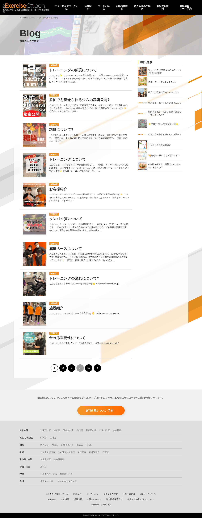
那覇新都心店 (66, 474)
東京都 (46, 18)
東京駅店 (117, 430)
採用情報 (78, 499)
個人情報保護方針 (114, 499)
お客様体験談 (129, 494)
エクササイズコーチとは (57, 494)
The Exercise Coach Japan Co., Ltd (104, 515)
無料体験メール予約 (186, 7)
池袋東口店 (68, 430)
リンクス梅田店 (47, 452)
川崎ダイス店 (67, 445)
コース (104, 7)
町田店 (43, 437)
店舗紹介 (77, 494)
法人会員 (142, 7)
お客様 (122, 7)
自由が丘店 (104, 430)
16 (88, 368)
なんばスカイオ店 (66, 452)
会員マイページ (94, 499)
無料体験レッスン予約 (99, 410)
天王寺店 (82, 452)
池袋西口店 (45, 430)
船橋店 (80, 445)
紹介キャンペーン (148, 494)
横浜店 (55, 445)
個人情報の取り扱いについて (140, 499)
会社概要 (65, 499)
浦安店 (89, 445)
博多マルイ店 (46, 481)
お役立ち (163, 7)
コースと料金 (92, 494)
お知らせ (52, 499)
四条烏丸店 (94, 452)
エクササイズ (66, 7)
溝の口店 (44, 445)
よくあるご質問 (110, 494)
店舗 (88, 7)
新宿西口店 (91, 430)
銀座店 (57, 430)
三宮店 (105, 452)
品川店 (80, 430)
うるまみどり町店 (48, 474)
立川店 (53, 437)
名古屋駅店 (45, 459)
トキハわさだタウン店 (66, 481)
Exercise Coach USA (101, 504)
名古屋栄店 (59, 459)
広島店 (43, 466)
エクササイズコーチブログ (30, 18)
